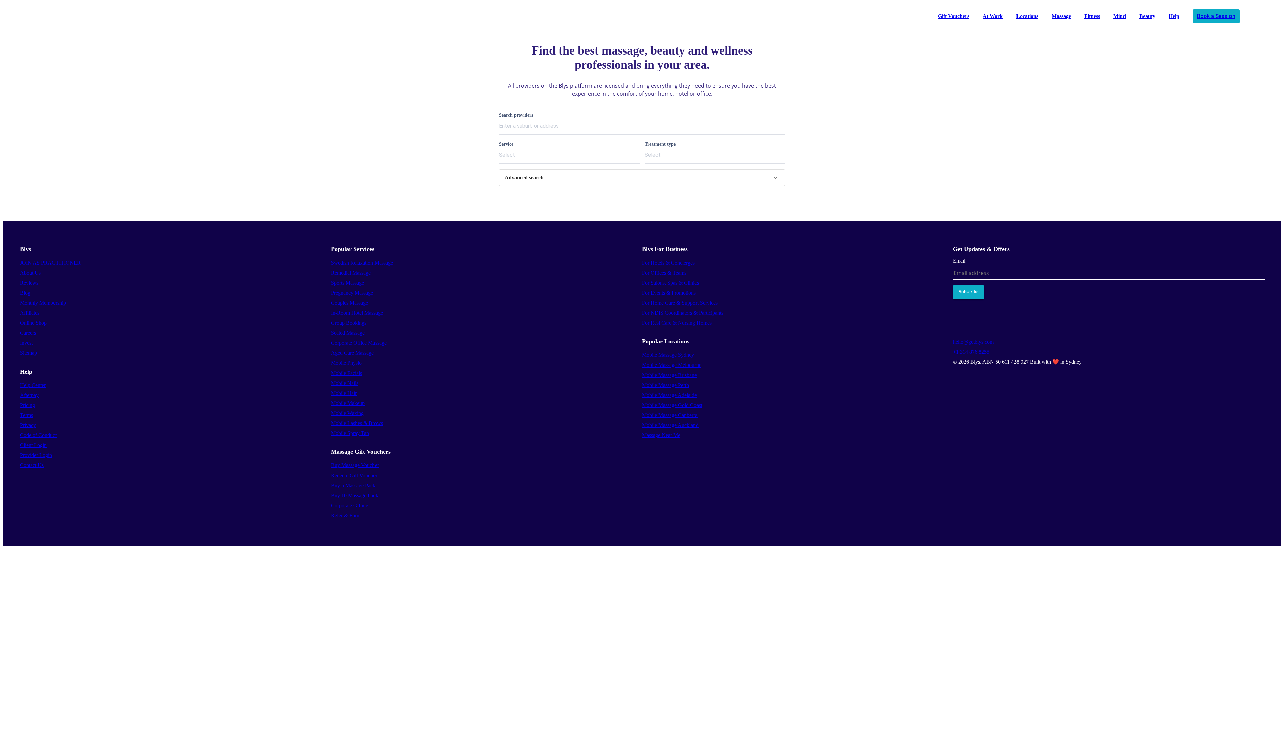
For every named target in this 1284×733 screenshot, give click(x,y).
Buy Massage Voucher (355, 465)
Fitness (1092, 16)
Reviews (29, 283)
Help (1174, 16)
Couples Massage (349, 303)
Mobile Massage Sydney (668, 355)
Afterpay (29, 395)
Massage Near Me (661, 435)
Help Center (33, 385)
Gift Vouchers (953, 16)
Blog (25, 293)
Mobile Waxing (347, 413)
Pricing (27, 405)
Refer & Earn (345, 515)
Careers (28, 333)
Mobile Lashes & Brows (357, 423)
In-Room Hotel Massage (357, 313)
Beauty (1147, 16)
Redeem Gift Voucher (354, 475)
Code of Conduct (38, 435)
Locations (1027, 16)
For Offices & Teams (664, 273)
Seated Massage (348, 333)
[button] (642, 178)
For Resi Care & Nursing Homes (677, 323)
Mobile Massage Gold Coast (672, 405)
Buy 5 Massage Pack (353, 485)
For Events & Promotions (669, 293)
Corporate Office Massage (359, 343)
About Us (30, 273)
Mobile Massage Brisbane (669, 375)
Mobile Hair (344, 393)
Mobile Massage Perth (665, 385)
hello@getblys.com (973, 342)
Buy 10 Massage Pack (354, 495)
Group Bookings (348, 323)
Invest (26, 343)
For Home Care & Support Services (680, 303)
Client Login (33, 445)
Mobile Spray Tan (350, 433)
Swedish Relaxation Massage (362, 263)
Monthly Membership (43, 303)
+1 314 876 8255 (971, 352)
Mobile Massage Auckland (670, 425)
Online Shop (33, 323)
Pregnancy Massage (352, 293)
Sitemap (28, 353)
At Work (993, 16)
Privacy (28, 425)
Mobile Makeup (348, 403)
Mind (1119, 16)
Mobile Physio (346, 363)
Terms (26, 415)
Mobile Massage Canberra (670, 415)
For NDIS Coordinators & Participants (682, 313)
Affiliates (29, 313)
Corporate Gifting (349, 505)
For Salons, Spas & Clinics (670, 283)
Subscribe (968, 291)
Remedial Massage (351, 273)
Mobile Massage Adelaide (669, 395)
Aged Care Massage (352, 353)
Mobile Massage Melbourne (671, 365)
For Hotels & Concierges (668, 263)
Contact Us (32, 465)
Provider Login (36, 455)
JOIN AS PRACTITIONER (50, 263)
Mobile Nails (344, 383)
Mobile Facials (346, 373)
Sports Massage (347, 283)
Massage (1061, 16)
